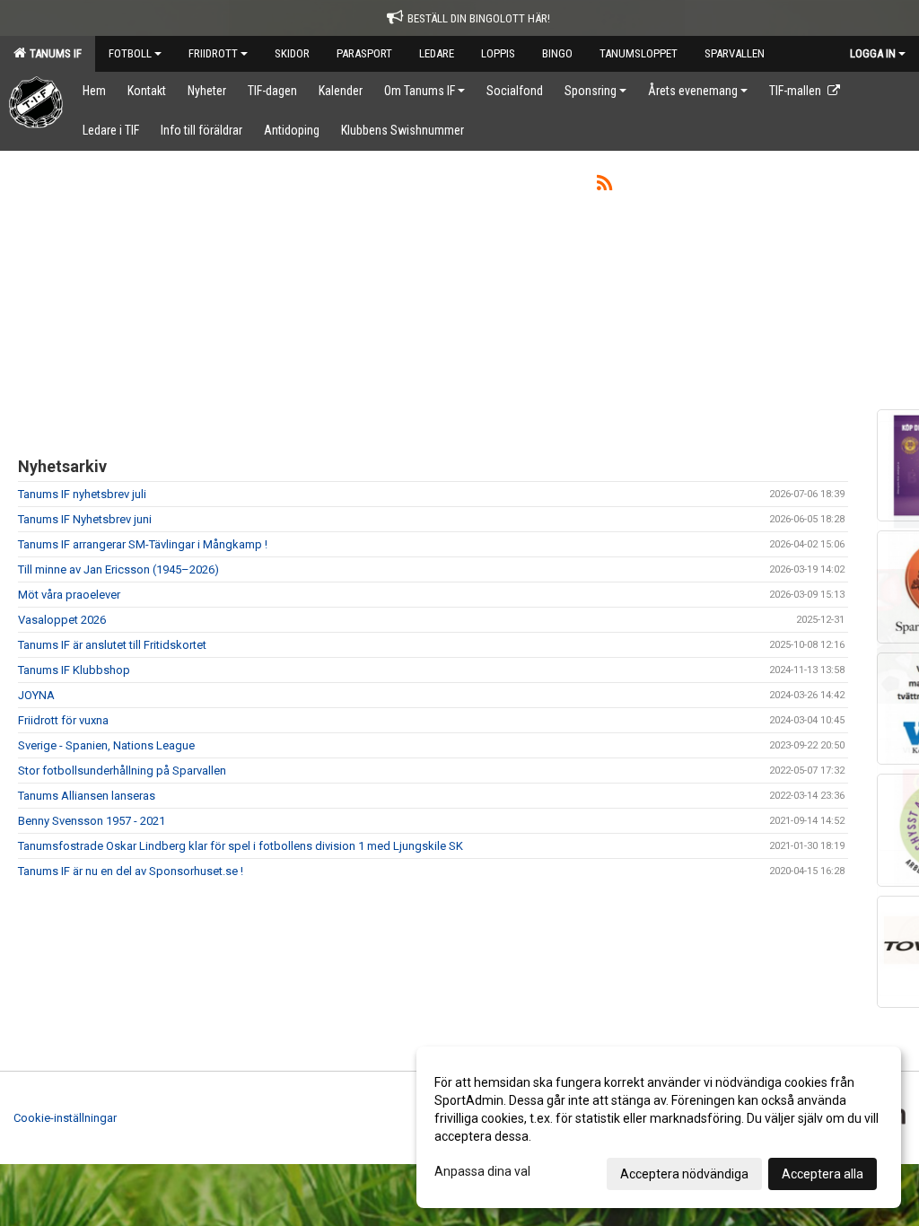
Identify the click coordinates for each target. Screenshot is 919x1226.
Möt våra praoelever (69, 594)
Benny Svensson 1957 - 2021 (91, 821)
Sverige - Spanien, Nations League (106, 745)
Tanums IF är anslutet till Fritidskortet (112, 645)
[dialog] (658, 1127)
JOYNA (36, 695)
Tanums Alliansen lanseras (86, 795)
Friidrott (213, 53)
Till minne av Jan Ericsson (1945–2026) (118, 569)
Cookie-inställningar (65, 1118)
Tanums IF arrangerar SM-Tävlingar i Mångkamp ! (142, 544)
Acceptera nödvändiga (684, 1174)
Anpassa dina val (482, 1171)
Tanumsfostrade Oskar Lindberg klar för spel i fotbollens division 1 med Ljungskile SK (240, 846)
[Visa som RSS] (604, 186)
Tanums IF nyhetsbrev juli (82, 494)
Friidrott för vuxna (63, 720)
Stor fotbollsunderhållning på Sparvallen (122, 770)
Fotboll (130, 53)
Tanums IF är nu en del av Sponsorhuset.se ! (130, 871)
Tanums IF (53, 53)
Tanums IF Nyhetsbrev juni (85, 519)
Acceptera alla (822, 1174)
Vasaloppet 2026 (62, 619)
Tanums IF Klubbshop (74, 670)
